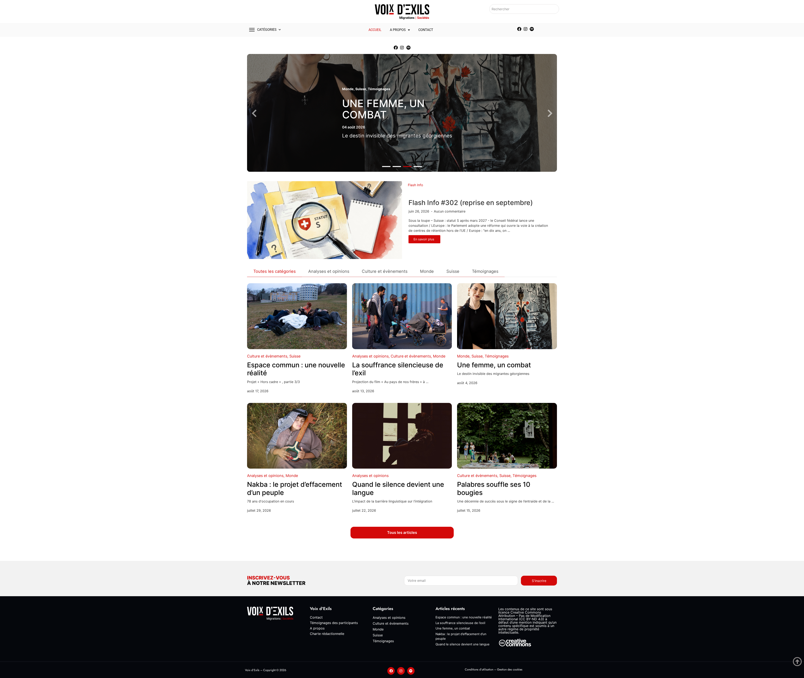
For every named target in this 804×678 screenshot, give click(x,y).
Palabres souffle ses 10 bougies (493, 488)
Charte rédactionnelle (327, 634)
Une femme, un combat (383, 109)
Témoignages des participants (334, 623)
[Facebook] (519, 29)
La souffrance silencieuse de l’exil (397, 369)
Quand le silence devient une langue (398, 488)
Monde (348, 89)
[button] (386, 166)
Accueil (374, 30)
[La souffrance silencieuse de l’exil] (402, 316)
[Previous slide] (254, 113)
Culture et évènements (267, 356)
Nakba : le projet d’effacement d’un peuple (294, 488)
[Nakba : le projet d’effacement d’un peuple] (297, 436)
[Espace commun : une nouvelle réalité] (297, 316)
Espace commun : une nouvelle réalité (296, 369)
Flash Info (415, 185)
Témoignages (379, 89)
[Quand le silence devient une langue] (402, 436)
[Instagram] (525, 29)
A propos (398, 30)
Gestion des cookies (509, 669)
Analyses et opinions (370, 356)
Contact (425, 30)
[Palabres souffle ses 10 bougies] (507, 436)
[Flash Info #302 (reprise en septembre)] (324, 220)
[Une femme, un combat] (507, 316)
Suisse (360, 89)
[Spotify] (532, 29)
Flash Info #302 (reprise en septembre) (470, 203)
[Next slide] (550, 113)
